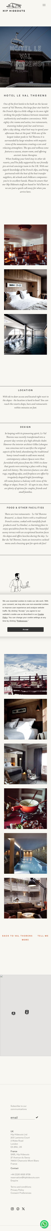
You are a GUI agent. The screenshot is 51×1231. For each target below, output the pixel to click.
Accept (25, 629)
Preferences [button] (22, 621)
